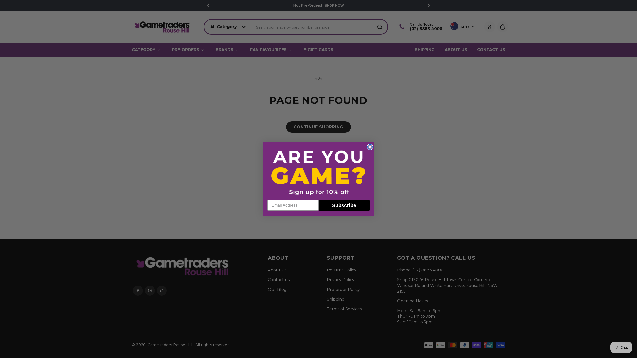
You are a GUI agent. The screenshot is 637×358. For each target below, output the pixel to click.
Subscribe (344, 205)
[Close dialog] (370, 146)
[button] (318, 172)
